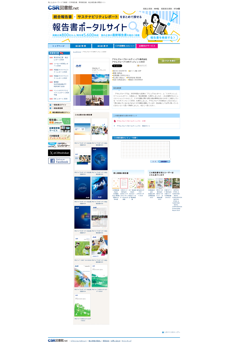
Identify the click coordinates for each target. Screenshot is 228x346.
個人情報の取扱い (95, 341)
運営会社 (106, 341)
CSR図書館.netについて (125, 46)
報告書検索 (81, 46)
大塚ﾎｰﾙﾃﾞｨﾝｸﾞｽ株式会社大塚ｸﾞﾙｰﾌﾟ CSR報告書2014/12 (168, 193)
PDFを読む (169, 61)
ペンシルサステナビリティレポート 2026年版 (61, 93)
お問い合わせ (115, 341)
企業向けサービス (147, 46)
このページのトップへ (172, 332)
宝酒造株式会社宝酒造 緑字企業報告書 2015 (151, 193)
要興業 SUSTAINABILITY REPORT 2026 (60, 84)
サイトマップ (126, 341)
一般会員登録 (59, 108)
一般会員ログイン (59, 104)
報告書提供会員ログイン (59, 112)
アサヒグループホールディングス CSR (131, 121)
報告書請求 (103, 46)
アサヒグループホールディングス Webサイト (133, 126)
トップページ (59, 46)
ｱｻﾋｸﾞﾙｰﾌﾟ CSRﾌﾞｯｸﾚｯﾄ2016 (82, 260)
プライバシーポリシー (79, 341)
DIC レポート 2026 (60, 99)
